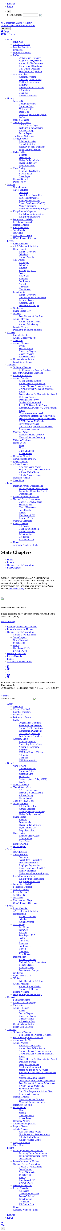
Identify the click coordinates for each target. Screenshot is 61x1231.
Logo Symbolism (27, 165)
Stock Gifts (24, 111)
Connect (11, 332)
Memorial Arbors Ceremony (32, 437)
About (10, 39)
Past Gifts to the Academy (31, 128)
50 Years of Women (22, 367)
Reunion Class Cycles (29, 171)
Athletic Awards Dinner (30, 475)
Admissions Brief (27, 356)
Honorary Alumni (21, 456)
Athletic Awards (20, 464)
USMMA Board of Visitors (31, 87)
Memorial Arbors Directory (31, 434)
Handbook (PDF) (27, 515)
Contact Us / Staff (21, 44)
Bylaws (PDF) (26, 518)
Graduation (18, 308)
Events (10, 241)
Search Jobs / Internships (30, 195)
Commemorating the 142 (24, 459)
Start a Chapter (26, 348)
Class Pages (24, 176)
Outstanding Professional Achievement (37, 416)
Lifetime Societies (27, 141)
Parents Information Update (26, 496)
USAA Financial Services (25, 238)
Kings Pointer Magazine (24, 211)
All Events (24, 526)
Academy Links (20, 74)
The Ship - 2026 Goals (23, 136)
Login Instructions (21, 335)
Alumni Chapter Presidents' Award (35, 386)
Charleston (24, 286)
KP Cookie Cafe (26, 539)
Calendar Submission (29, 529)
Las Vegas (24, 262)
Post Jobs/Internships (28, 198)
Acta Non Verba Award (30, 467)
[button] (30, 695)
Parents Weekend (21, 327)
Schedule (23, 254)
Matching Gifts (26, 109)
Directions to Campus (29, 305)
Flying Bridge (19, 152)
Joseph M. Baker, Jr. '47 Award (33, 405)
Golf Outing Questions (29, 68)
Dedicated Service (27, 397)
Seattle (22, 273)
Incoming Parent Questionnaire (33, 488)
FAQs (16, 55)
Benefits (23, 155)
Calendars (23, 93)
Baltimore (23, 278)
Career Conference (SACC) (32, 203)
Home (10, 559)
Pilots (21, 445)
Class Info (18, 340)
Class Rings (18, 480)
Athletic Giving (26, 130)
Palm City (23, 265)
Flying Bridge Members (30, 160)
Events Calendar (20, 523)
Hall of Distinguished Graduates (28, 372)
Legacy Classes (26, 300)
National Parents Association (32, 297)
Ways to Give (19, 101)
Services (11, 184)
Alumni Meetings (21, 319)
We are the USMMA (23, 219)
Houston (23, 268)
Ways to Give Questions (30, 60)
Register (11, 3)
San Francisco (25, 281)
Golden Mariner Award (30, 402)
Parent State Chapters (23, 362)
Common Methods (27, 103)
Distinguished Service (29, 399)
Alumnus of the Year (22, 375)
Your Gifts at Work (22, 122)
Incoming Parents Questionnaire (28, 485)
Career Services (20, 189)
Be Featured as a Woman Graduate (35, 370)
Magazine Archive (21, 477)
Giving (10, 98)
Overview (23, 192)
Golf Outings (19, 259)
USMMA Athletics (28, 95)
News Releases (20, 187)
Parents (10, 483)
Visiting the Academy (29, 82)
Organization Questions (30, 58)
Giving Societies (20, 138)
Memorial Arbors (21, 224)
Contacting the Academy (30, 79)
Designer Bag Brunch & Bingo (27, 329)
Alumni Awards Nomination (32, 383)
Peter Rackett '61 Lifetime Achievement (37, 418)
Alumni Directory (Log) (24, 337)
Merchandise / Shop (22, 235)
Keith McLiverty (16, 588)
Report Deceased (21, 227)
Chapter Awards (26, 354)
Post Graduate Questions (30, 71)
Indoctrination (19, 292)
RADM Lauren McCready (31, 421)
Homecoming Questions (30, 66)
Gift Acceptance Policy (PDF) (33, 114)
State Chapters (25, 504)
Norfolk (22, 284)
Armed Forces (25, 453)
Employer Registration (29, 200)
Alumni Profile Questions (31, 63)
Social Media (19, 230)
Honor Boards (19, 442)
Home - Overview (27, 251)
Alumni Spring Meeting (30, 321)
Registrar (23, 85)
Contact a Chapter (27, 351)
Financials (18, 50)
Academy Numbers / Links (25, 545)
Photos (16, 542)
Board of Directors (21, 47)
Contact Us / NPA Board (30, 502)
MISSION (18, 42)
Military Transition (27, 206)
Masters (22, 448)
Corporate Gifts (26, 106)
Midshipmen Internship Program (34, 208)
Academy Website (27, 76)
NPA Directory (8, 621)
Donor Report (25, 133)
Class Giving (19, 168)
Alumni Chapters (21, 343)
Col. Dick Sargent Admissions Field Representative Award (36, 428)
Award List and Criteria (30, 381)
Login (10, 6)
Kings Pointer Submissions (31, 214)
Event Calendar (20, 243)
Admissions (24, 90)
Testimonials (25, 157)
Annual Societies (27, 144)
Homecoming (19, 249)
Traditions (11, 364)
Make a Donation (21, 120)
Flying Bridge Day (28, 163)
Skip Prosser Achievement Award (34, 469)
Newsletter (18, 233)
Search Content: (15, 14)
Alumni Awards (26, 257)
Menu (6, 28)
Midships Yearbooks (22, 440)
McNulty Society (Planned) (32, 146)
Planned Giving (20, 179)
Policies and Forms (22, 52)
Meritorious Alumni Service (32, 413)
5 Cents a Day (25, 173)
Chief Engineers (26, 450)
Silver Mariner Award (29, 424)
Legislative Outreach (22, 222)
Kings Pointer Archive (29, 216)
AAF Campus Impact (29, 125)
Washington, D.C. (27, 270)
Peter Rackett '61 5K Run (31, 316)
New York (24, 276)
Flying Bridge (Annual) (30, 149)
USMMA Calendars (22, 520)
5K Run (17, 313)
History (22, 512)
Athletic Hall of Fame (29, 472)
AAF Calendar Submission (25, 246)
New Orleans (25, 289)
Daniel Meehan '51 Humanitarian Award (38, 394)
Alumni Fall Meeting (28, 324)
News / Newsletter (27, 507)
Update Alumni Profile (23, 359)
